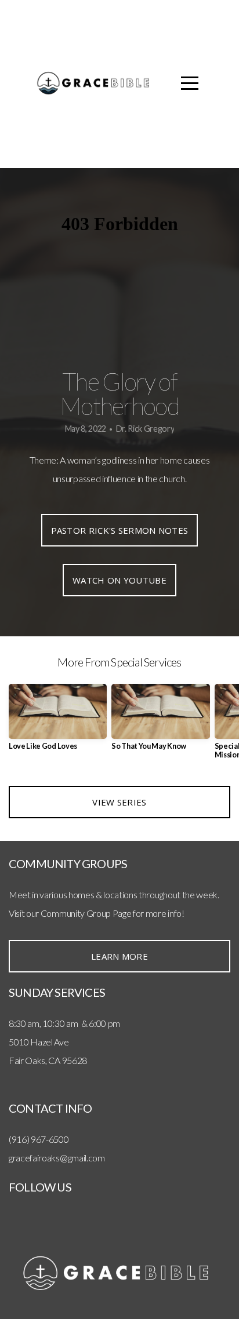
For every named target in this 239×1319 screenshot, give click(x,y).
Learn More (119, 956)
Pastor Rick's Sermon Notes (120, 530)
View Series (119, 802)
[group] (58, 722)
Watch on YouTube (119, 580)
